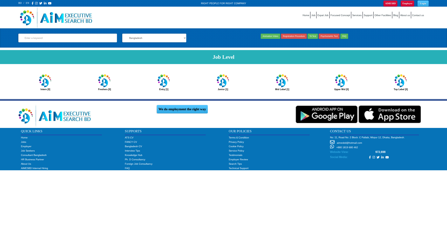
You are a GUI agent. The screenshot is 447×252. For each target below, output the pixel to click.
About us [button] (405, 15)
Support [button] (368, 15)
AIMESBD (390, 3)
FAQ (344, 36)
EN (27, 3)
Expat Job (322, 15)
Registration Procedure (294, 36)
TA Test (312, 36)
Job (313, 15)
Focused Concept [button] (340, 15)
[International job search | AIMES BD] (56, 115)
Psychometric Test (329, 36)
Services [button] (357, 15)
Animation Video (270, 36)
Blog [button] (395, 15)
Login (423, 3)
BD (20, 3)
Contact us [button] (418, 15)
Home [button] (306, 15)
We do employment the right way (182, 109)
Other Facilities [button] (383, 15)
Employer (407, 3)
